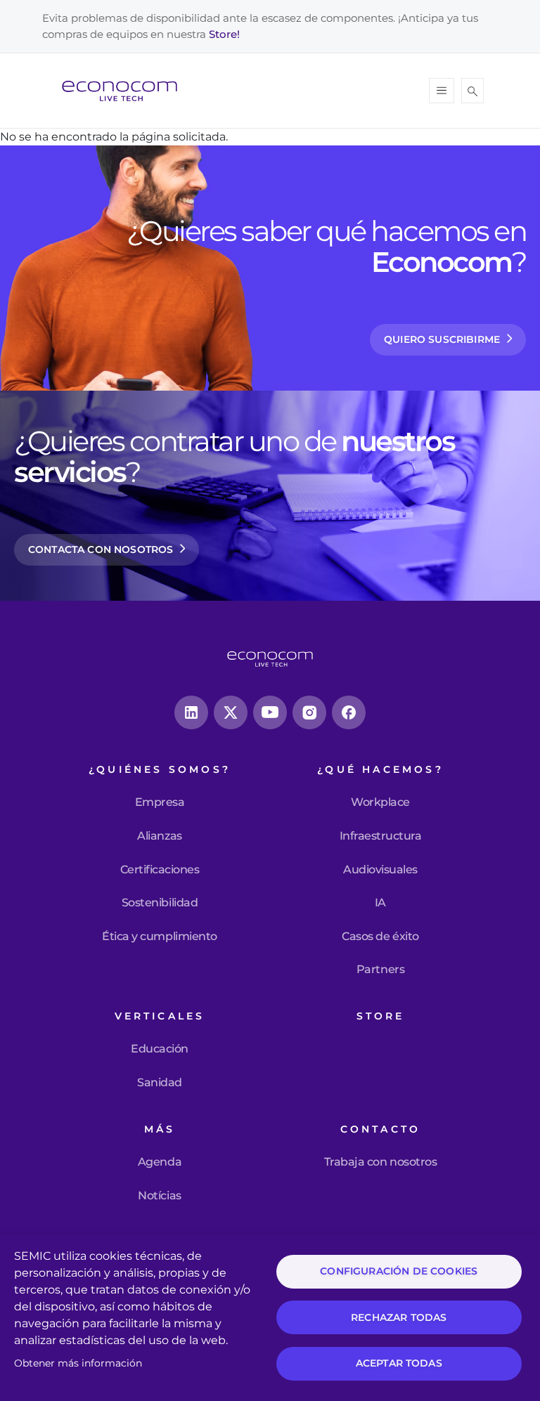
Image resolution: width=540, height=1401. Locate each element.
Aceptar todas (399, 1363)
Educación (159, 1049)
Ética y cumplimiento (159, 936)
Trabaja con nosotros (380, 1162)
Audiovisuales (380, 870)
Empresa (160, 802)
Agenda (159, 1162)
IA (380, 903)
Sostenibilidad (160, 903)
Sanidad (159, 1082)
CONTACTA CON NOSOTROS (100, 549)
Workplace (380, 802)
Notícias (159, 1196)
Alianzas (159, 836)
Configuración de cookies (398, 1271)
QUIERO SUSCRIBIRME (442, 339)
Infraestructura (381, 836)
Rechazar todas (398, 1317)
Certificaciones (160, 870)
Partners (380, 969)
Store (380, 1016)
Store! (224, 34)
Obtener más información (78, 1363)
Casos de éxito (380, 936)
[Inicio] (125, 91)
